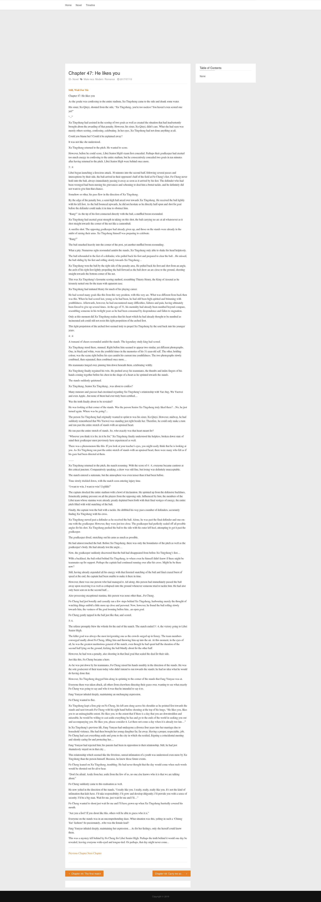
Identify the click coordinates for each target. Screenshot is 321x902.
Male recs (89, 79)
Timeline (90, 5)
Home (68, 5)
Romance (110, 79)
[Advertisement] (160, 36)
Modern (99, 79)
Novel (79, 5)
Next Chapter (94, 853)
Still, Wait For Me (79, 90)
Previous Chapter (78, 853)
